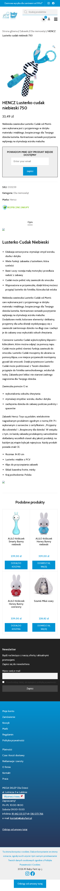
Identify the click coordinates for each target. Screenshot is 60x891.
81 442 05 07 (19, 813)
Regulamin (7, 734)
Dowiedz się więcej (44, 565)
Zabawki (24, 31)
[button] (53, 47)
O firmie (6, 767)
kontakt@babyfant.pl (21, 818)
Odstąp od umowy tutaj (14, 829)
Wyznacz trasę (12, 796)
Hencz (13, 199)
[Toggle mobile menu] (56, 19)
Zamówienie (8, 717)
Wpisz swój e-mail (11, 670)
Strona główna (10, 31)
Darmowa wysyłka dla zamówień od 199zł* (23, 3)
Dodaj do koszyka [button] (16, 565)
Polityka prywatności (13, 740)
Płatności (7, 749)
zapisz (30, 171)
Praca (5, 778)
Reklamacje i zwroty (12, 761)
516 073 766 (36, 813)
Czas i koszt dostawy (13, 755)
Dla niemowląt (38, 31)
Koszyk (6, 722)
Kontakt (6, 772)
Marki (5, 728)
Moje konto (8, 711)
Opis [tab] (30, 222)
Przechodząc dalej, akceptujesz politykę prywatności (31, 682)
